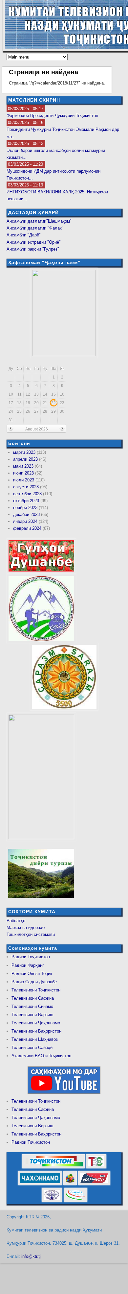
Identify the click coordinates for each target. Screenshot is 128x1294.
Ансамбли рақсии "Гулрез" (33, 249)
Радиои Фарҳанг (27, 965)
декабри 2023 (26, 514)
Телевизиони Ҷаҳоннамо (35, 1022)
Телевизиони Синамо (32, 1006)
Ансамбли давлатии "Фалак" (35, 228)
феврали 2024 (27, 528)
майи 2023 (23, 466)
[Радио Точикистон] (94, 1184)
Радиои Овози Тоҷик (31, 973)
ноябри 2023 (25, 507)
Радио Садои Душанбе (34, 981)
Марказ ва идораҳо (26, 927)
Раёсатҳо (16, 920)
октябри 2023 (26, 500)
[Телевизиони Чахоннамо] (40, 1184)
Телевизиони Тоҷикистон (35, 990)
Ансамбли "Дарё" (24, 234)
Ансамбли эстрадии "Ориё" (34, 242)
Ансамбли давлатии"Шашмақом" (39, 221)
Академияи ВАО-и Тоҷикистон (41, 1055)
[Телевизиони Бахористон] (70, 1184)
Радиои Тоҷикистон (30, 956)
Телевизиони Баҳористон (36, 1031)
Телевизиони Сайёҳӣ (32, 1047)
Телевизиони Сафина (32, 998)
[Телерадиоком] (52, 1200)
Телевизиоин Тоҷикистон (35, 1101)
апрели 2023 (25, 459)
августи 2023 (26, 486)
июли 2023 (23, 479)
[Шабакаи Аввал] (53, 1167)
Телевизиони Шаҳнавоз (34, 1039)
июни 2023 (23, 473)
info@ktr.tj (31, 1256)
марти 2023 (24, 452)
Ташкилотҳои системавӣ (31, 934)
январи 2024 (25, 521)
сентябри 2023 (27, 493)
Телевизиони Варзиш (32, 1014)
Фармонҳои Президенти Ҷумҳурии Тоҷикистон (52, 115)
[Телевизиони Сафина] (96, 1167)
